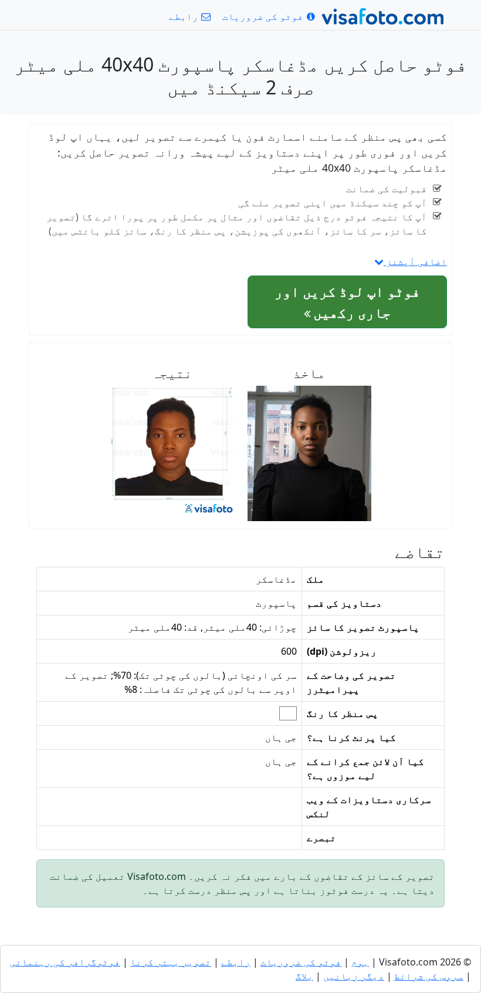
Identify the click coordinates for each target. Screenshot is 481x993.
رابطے (235, 961)
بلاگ (304, 976)
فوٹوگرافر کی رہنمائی (65, 961)
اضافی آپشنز (415, 261)
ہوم (360, 961)
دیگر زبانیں (353, 976)
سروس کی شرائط (428, 976)
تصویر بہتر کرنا (170, 961)
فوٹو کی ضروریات (300, 961)
